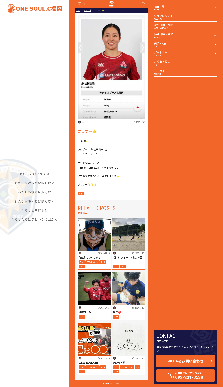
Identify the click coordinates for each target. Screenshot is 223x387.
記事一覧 (87, 10)
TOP (78, 10)
